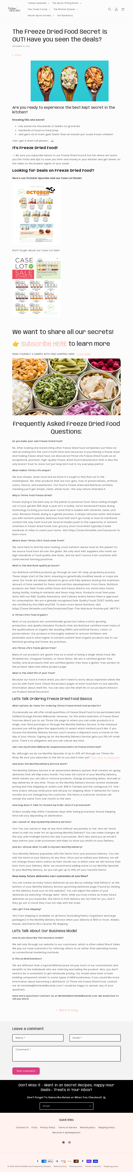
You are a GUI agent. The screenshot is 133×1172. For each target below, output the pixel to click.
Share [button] (18, 55)
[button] (38, 3)
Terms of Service (67, 1127)
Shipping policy (111, 1166)
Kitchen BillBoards (23, 1166)
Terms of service (93, 1166)
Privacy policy (75, 1166)
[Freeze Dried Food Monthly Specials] (36, 243)
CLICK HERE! (83, 354)
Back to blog (68, 1010)
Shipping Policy (106, 1127)
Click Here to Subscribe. (105, 757)
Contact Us (22, 1127)
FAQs (34, 1127)
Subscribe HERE (44, 344)
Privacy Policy (47, 1127)
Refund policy (87, 1127)
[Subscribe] (90, 1106)
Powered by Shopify (41, 1166)
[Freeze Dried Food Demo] (66, 414)
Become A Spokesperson (67, 1132)
